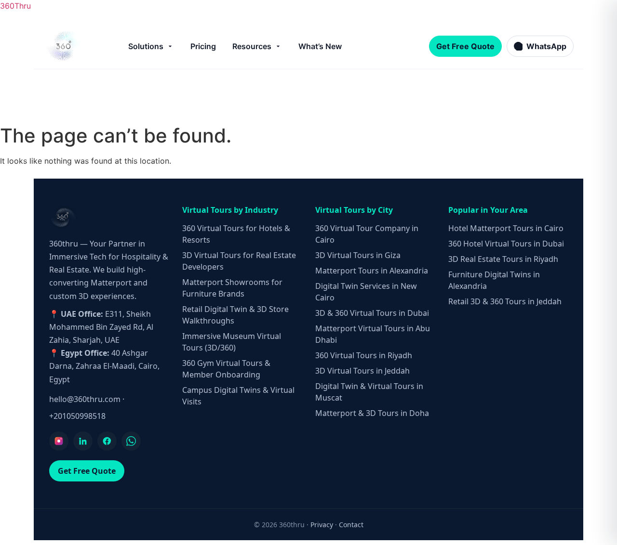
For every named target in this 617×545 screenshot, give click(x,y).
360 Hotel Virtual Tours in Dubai (506, 243)
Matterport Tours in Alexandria (371, 270)
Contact (351, 524)
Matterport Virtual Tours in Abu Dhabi (372, 334)
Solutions (145, 46)
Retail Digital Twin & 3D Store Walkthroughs (235, 315)
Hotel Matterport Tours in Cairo (505, 228)
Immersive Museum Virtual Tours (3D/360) (231, 342)
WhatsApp (546, 46)
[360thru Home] (64, 46)
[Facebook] (107, 441)
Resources (251, 46)
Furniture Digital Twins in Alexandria (494, 280)
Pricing (203, 46)
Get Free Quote (465, 46)
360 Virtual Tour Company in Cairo (366, 234)
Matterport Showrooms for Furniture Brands (232, 288)
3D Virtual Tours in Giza (358, 255)
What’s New (320, 46)
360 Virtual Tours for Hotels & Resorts (236, 234)
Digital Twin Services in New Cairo (366, 292)
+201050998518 (77, 416)
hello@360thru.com (85, 399)
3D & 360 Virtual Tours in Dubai (372, 313)
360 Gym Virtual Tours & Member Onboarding (226, 369)
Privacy (321, 524)
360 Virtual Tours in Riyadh (363, 355)
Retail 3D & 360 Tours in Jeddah (505, 301)
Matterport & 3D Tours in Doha (372, 413)
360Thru (15, 6)
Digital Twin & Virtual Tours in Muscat (369, 392)
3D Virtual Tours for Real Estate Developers (239, 261)
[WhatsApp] (131, 441)
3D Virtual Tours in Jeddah (362, 370)
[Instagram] (58, 441)
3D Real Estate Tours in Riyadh (503, 259)
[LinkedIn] (83, 441)
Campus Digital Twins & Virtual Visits (238, 396)
